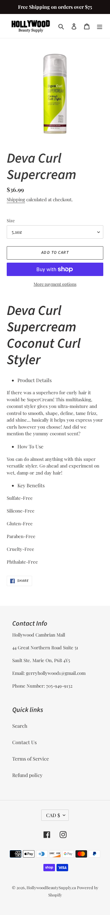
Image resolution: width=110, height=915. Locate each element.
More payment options (55, 284)
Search (19, 726)
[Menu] (99, 26)
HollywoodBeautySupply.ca (51, 887)
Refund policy (27, 775)
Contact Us (24, 742)
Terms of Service (30, 758)
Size (11, 220)
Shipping (16, 199)
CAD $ (53, 815)
